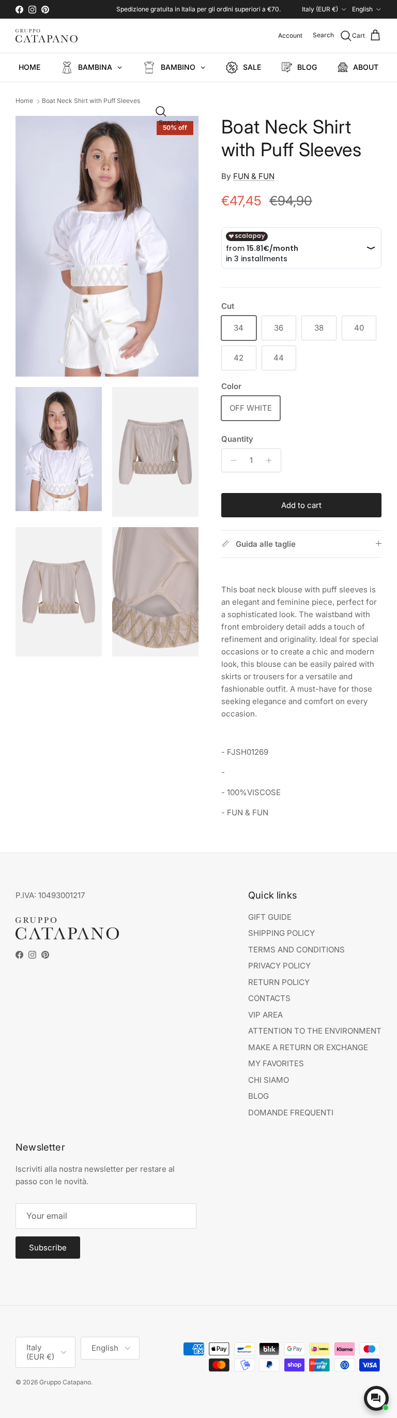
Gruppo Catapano (65, 1382)
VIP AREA (265, 1015)
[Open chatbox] (376, 1398)
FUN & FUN (253, 176)
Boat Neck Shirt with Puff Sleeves (91, 101)
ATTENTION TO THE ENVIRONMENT (314, 1031)
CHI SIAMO (268, 1080)
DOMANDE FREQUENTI (290, 1112)
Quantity (237, 439)
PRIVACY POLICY (279, 966)
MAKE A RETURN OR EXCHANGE (308, 1047)
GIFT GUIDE (270, 917)
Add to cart (301, 505)
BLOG (258, 1096)
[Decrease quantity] (231, 460)
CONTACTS (269, 998)
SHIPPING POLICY (281, 933)
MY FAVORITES (276, 1063)
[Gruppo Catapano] (47, 35)
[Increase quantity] (272, 460)
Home (24, 101)
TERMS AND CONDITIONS (296, 949)
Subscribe (48, 1247)
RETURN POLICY (279, 982)
